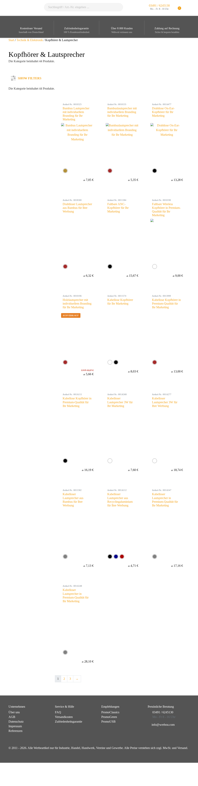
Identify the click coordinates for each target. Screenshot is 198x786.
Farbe (16, 105)
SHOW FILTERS (29, 77)
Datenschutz (16, 721)
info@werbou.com (163, 724)
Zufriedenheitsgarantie (68, 721)
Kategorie (19, 92)
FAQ (58, 712)
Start (11, 40)
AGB (12, 717)
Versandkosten (64, 717)
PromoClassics (110, 712)
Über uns (14, 712)
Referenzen (15, 730)
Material (18, 118)
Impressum (15, 726)
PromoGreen (109, 717)
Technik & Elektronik (29, 40)
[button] (187, 8)
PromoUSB (108, 721)
